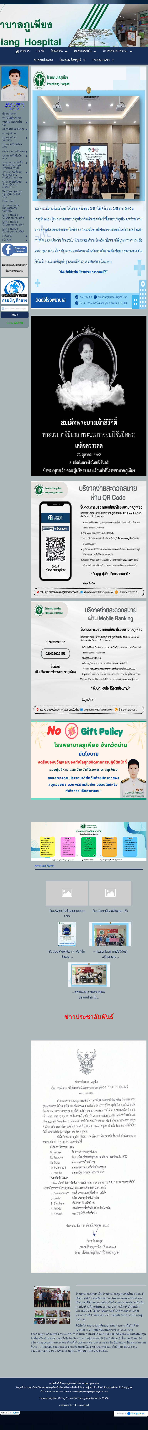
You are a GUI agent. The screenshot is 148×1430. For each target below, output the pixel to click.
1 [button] (77, 855)
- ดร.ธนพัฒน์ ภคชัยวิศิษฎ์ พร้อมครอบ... (110, 954)
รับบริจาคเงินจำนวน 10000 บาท (67, 913)
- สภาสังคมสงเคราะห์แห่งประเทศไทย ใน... (88, 995)
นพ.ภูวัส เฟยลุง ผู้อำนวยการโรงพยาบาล (14, 106)
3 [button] (89, 855)
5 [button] (100, 855)
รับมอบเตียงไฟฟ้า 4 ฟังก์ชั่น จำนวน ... (67, 954)
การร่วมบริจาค (44, 866)
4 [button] (94, 855)
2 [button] (83, 855)
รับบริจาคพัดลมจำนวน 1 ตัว (110, 911)
